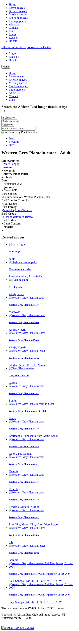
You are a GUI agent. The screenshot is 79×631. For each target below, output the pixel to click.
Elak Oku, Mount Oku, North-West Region (34, 524)
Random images (18, 17)
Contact (13, 27)
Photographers (17, 21)
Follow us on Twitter (39, 47)
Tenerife (13, 471)
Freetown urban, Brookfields (25, 276)
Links (12, 31)
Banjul (13, 400)
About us (14, 24)
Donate (13, 40)
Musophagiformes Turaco (18, 216)
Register (13, 37)
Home (12, 4)
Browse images (18, 11)
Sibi (11, 542)
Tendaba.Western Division (24, 506)
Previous (14, 141)
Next (12, 145)
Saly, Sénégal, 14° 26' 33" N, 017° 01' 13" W (35, 580)
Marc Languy (11, 163)
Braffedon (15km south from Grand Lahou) (34, 435)
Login (12, 34)
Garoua (13, 382)
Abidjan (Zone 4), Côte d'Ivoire (27, 365)
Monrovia (14, 311)
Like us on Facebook (13, 47)
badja (12, 258)
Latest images (17, 7)
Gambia (13, 560)
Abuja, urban (16, 294)
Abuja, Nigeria (17, 329)
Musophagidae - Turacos (17, 210)
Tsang (12, 418)
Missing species (18, 14)
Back (12, 138)
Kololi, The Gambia (20, 453)
